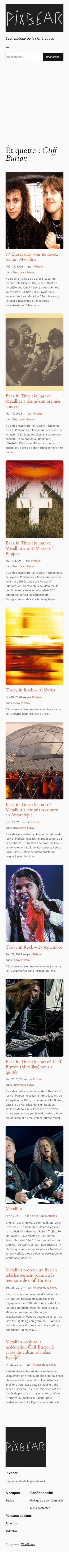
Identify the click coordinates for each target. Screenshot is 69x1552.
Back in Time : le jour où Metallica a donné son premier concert (33, 401)
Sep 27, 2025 (14, 954)
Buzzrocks (19, 272)
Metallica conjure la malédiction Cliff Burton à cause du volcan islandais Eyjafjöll (30, 1349)
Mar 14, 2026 (14, 413)
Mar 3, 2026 (13, 560)
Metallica (14, 1208)
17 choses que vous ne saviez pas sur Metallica (32, 257)
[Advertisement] (34, 103)
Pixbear (38, 266)
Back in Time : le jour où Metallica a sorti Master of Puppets (29, 548)
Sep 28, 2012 (14, 1287)
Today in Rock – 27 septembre (34, 947)
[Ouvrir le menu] (8, 47)
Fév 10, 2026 (14, 697)
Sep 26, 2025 (14, 1079)
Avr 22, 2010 (13, 1364)
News (30, 272)
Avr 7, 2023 (13, 1215)
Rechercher (53, 56)
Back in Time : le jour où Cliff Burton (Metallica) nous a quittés (33, 1067)
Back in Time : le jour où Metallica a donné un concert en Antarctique (32, 810)
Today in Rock (21, 703)
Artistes (52, 1215)
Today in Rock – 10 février (30, 690)
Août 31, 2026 (14, 266)
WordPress (28, 1544)
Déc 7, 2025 (13, 822)
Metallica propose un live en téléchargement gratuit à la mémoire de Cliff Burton (31, 1275)
